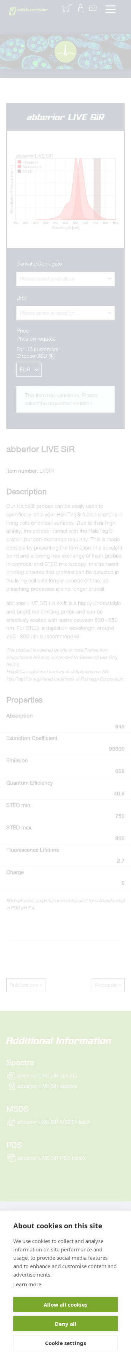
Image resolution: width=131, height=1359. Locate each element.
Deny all (66, 1323)
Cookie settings (65, 1342)
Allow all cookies (65, 1304)
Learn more (27, 1284)
